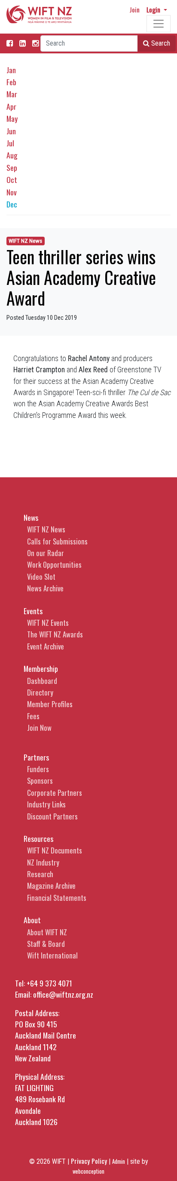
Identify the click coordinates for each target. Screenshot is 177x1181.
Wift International (52, 955)
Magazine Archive (51, 885)
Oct (11, 179)
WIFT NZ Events (48, 622)
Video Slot (41, 576)
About (32, 919)
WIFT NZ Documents (54, 850)
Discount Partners (52, 816)
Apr (11, 106)
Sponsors (40, 780)
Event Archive (45, 646)
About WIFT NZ (47, 932)
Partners (36, 757)
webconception (88, 1171)
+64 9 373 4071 (49, 983)
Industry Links (46, 804)
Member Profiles (50, 704)
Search (160, 43)
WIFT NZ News (25, 241)
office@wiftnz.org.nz (63, 994)
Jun (11, 130)
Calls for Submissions (57, 541)
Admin (118, 1161)
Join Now (39, 727)
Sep (11, 167)
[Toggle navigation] (158, 23)
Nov (11, 192)
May (12, 118)
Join (134, 9)
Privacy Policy (89, 1161)
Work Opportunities (54, 564)
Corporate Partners (54, 792)
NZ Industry (43, 862)
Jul (10, 142)
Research (40, 874)
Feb (11, 81)
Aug (12, 155)
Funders (38, 769)
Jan (11, 69)
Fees (33, 716)
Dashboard (42, 680)
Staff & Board (46, 943)
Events (33, 610)
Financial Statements (56, 897)
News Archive (45, 588)
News (31, 517)
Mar (11, 93)
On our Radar (45, 552)
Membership (41, 668)
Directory (40, 692)
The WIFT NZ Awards (55, 634)
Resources (38, 838)
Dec (11, 204)
